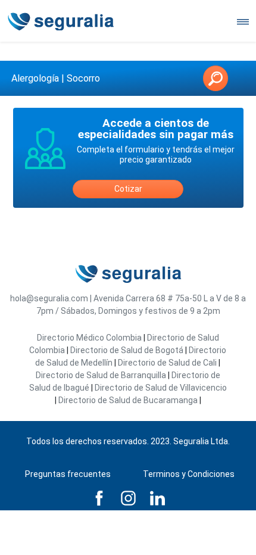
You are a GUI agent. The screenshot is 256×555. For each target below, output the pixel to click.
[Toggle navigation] (243, 20)
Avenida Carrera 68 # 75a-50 (147, 298)
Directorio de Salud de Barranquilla (101, 375)
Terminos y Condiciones (189, 474)
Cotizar (128, 189)
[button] (215, 78)
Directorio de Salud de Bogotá (126, 350)
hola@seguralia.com (49, 298)
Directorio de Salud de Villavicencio (161, 387)
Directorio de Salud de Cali (167, 362)
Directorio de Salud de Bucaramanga (128, 400)
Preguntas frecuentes (68, 474)
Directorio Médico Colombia (89, 337)
